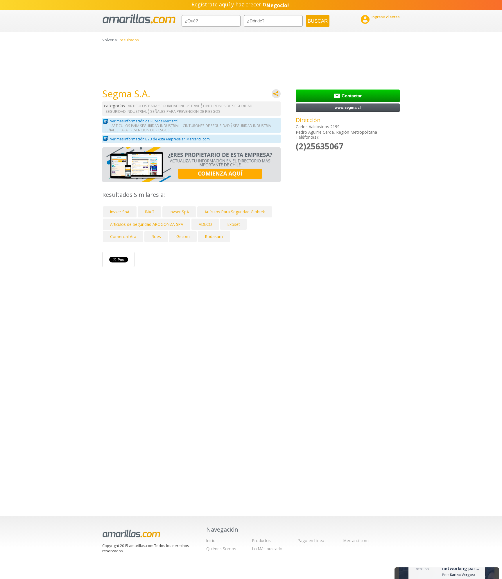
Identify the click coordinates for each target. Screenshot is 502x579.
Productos (261, 540)
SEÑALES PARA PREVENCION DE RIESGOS (185, 111)
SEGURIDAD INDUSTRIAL (126, 111)
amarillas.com (139, 19)
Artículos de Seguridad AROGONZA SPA (146, 224)
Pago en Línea (311, 540)
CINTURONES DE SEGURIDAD (227, 105)
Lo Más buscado (267, 548)
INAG (149, 212)
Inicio (211, 540)
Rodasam (214, 236)
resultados (129, 39)
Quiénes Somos (221, 548)
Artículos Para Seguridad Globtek (235, 212)
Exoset (233, 224)
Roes (156, 236)
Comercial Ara (123, 236)
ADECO (205, 224)
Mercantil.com (356, 540)
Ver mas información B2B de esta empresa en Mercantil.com (160, 139)
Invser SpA (120, 212)
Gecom (183, 236)
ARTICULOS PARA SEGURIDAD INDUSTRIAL (164, 105)
